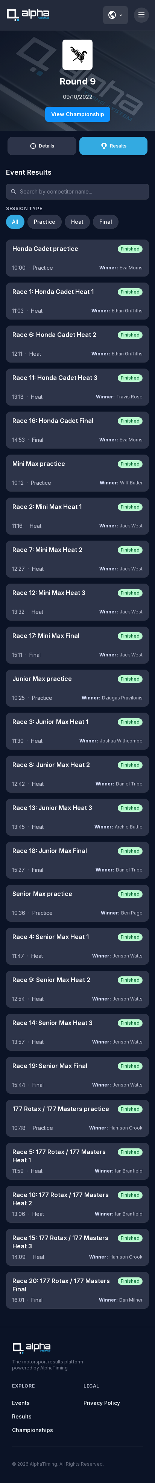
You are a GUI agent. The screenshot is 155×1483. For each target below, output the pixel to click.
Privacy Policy (102, 1403)
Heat (77, 221)
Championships (32, 1430)
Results (22, 1416)
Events (21, 1403)
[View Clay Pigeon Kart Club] (77, 55)
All (15, 221)
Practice (44, 221)
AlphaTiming (43, 1464)
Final (105, 221)
